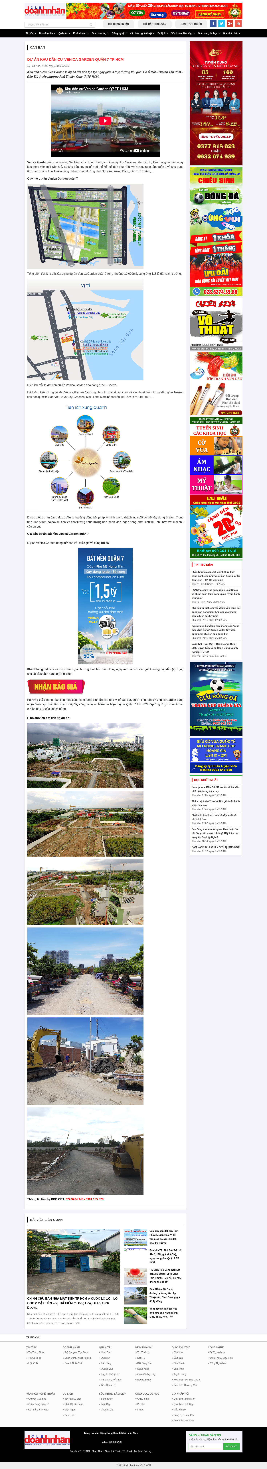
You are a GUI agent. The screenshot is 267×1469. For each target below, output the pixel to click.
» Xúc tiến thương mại (184, 1385)
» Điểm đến (69, 1415)
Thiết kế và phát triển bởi (129, 1465)
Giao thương (99, 33)
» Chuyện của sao (36, 1398)
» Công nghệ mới (217, 1363)
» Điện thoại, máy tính (220, 1357)
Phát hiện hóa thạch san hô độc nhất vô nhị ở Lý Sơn (214, 817)
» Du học (140, 1404)
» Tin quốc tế (33, 1357)
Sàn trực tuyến (191, 24)
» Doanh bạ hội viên (183, 1420)
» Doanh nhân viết (72, 1363)
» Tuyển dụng (179, 1374)
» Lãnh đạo (105, 1352)
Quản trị (63, 33)
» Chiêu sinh (142, 1398)
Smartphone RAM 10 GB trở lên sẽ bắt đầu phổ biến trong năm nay (215, 789)
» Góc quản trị (107, 1385)
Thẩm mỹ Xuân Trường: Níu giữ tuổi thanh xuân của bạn (216, 803)
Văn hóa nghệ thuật (141, 33)
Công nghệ (118, 33)
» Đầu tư (140, 1357)
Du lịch (161, 33)
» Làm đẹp (104, 1404)
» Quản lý (104, 1357)
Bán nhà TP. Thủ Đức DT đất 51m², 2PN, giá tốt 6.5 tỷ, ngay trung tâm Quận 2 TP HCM (165, 1256)
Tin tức (30, 33)
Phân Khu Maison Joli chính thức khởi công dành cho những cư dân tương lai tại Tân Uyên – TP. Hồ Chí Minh (216, 576)
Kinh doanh (79, 33)
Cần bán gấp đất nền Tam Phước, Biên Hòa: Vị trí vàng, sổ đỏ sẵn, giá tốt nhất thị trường (163, 1237)
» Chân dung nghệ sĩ (37, 1404)
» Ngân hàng (142, 1368)
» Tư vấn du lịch (72, 1398)
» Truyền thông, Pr (109, 1374)
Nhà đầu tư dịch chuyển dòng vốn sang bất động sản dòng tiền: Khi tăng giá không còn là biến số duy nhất (216, 612)
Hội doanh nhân (118, 24)
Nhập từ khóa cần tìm (91, 24)
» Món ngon (69, 1409)
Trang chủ (33, 1337)
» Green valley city (145, 1374)
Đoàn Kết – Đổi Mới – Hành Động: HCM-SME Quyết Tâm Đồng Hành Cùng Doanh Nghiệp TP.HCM (215, 648)
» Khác (139, 1409)
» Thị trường (142, 1352)
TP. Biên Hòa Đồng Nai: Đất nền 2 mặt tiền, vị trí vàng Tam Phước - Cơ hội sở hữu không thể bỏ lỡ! (165, 1275)
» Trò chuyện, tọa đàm (75, 1352)
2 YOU (147, 1465)
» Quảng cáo (106, 1368)
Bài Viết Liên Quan (46, 1220)
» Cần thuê (178, 1363)
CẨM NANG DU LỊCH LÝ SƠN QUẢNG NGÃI (216, 847)
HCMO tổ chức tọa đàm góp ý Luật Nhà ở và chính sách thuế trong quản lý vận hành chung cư (216, 594)
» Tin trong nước (35, 1352)
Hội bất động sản (154, 24)
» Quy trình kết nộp (182, 1404)
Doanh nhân (46, 33)
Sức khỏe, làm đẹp (181, 33)
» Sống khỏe (106, 1398)
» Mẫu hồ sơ (179, 1409)
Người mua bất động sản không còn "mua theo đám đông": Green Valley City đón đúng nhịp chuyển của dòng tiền (215, 630)
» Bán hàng (105, 1363)
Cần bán (37, 47)
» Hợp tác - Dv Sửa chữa (186, 1379)
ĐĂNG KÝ (231, 1446)
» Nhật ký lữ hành (73, 1404)
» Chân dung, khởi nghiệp (77, 1357)
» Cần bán (177, 1357)
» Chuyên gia (106, 1409)
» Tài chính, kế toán (110, 1379)
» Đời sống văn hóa (37, 1409)
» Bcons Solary (143, 1379)
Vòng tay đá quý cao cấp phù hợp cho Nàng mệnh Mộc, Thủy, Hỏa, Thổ (163, 1312)
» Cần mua (177, 1352)
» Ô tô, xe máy (216, 1352)
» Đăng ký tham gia (183, 1415)
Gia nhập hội (230, 33)
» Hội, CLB (32, 1363)
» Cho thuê (178, 1368)
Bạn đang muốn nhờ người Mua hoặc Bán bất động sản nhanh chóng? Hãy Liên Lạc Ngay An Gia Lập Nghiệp (215, 833)
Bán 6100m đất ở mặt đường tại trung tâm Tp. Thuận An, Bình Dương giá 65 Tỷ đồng (164, 1295)
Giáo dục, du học (207, 33)
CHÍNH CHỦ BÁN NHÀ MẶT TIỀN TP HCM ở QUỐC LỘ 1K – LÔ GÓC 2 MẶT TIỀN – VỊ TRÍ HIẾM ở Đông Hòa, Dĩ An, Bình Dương (72, 1303)
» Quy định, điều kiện (183, 1398)
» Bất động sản (143, 1363)
